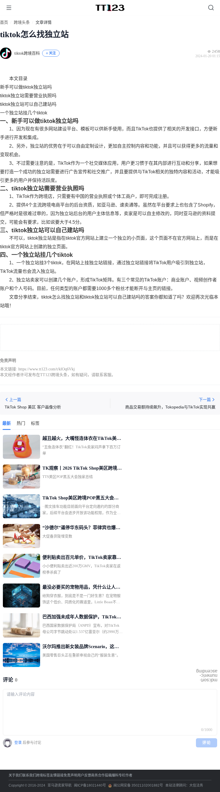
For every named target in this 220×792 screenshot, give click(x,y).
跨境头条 (22, 23)
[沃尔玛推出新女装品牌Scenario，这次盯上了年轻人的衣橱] (21, 655)
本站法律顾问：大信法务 (184, 785)
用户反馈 (84, 775)
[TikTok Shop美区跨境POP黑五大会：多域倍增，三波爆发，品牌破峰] (21, 506)
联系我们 (29, 775)
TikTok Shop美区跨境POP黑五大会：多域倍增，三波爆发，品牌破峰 (80, 498)
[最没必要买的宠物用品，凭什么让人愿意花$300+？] (21, 595)
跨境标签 (43, 775)
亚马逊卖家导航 (60, 785)
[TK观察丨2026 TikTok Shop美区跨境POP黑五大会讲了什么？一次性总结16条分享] (21, 477)
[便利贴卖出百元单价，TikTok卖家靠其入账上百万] (21, 566)
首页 (4, 23)
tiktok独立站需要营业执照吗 (28, 95)
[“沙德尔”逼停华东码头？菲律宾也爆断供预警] (21, 536)
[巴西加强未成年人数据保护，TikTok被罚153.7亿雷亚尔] (21, 625)
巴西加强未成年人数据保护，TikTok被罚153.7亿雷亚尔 (81, 617)
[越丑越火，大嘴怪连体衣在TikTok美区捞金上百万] (21, 447)
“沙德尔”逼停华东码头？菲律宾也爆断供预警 (81, 528)
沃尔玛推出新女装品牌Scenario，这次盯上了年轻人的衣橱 (80, 647)
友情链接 (57, 775)
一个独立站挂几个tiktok (23, 112)
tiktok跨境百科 (27, 53)
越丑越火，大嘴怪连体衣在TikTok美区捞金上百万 (81, 439)
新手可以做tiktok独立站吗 (26, 87)
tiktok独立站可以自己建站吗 (28, 104)
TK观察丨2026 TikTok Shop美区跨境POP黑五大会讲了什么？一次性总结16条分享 (81, 469)
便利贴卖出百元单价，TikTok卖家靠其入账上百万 (81, 558)
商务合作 (98, 775)
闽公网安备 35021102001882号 (138, 785)
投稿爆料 (112, 775)
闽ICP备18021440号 (90, 785)
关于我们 (15, 775)
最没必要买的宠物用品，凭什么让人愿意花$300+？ (81, 588)
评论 (206, 743)
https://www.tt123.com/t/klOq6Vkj (46, 369)
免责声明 (70, 775)
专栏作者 (125, 775)
